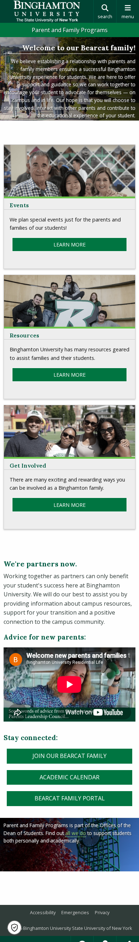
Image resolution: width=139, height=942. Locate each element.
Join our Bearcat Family (69, 756)
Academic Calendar (69, 777)
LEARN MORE (69, 244)
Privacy (102, 912)
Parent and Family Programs (70, 30)
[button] (14, 927)
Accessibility (43, 912)
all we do (75, 833)
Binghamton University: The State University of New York (47, 11)
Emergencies (75, 912)
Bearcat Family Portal (70, 798)
